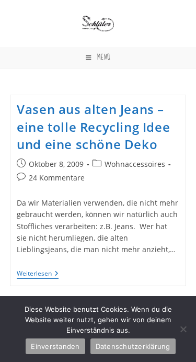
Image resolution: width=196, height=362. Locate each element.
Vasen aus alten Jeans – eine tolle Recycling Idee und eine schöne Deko (93, 126)
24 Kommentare (57, 178)
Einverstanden (55, 346)
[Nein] (183, 329)
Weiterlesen (38, 274)
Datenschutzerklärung (133, 346)
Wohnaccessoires (135, 164)
